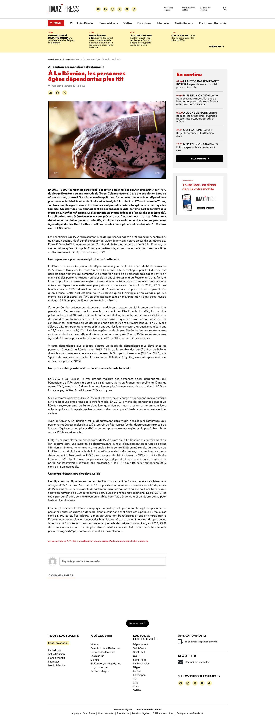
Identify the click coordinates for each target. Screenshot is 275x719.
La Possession (141, 664)
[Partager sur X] (64, 92)
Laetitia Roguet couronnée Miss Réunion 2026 (183, 38)
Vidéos (127, 23)
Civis (136, 687)
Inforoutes (163, 23)
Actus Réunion (85, 23)
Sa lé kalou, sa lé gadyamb (106, 664)
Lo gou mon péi (99, 667)
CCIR (136, 656)
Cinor (136, 683)
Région (137, 667)
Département (140, 645)
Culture (95, 660)
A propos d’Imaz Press (83, 713)
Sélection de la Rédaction (105, 648)
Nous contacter (106, 713)
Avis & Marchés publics (149, 710)
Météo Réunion (184, 23)
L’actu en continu (58, 643)
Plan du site (123, 713)
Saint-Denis (139, 648)
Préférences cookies (163, 713)
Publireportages (100, 671)
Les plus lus (97, 656)
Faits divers (144, 23)
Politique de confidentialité (190, 713)
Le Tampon (139, 675)
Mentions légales (140, 713)
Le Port (137, 671)
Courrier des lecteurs (205, 9)
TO (134, 679)
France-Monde (109, 23)
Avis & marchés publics (188, 9)
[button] (56, 23)
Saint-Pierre (140, 660)
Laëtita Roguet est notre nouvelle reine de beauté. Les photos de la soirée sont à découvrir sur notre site (101, 41)
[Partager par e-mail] (50, 92)
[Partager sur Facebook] (57, 92)
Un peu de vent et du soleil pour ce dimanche (61, 39)
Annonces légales (168, 9)
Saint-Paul (139, 652)
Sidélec (137, 690)
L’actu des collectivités (212, 23)
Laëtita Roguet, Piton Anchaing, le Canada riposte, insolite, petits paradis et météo (141, 40)
